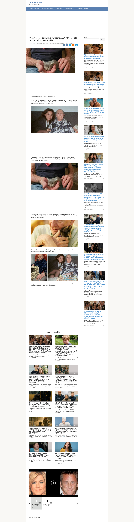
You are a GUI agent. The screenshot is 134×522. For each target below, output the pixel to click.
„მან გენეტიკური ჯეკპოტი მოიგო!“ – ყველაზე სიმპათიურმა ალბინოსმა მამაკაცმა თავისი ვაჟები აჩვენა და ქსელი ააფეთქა (66, 431)
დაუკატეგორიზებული (48, 8)
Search (85, 37)
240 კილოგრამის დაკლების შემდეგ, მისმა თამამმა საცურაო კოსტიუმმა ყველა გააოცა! (39, 455)
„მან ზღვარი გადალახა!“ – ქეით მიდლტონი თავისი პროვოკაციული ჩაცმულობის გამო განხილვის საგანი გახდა (66, 456)
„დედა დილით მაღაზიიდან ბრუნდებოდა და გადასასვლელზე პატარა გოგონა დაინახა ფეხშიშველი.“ (40, 431)
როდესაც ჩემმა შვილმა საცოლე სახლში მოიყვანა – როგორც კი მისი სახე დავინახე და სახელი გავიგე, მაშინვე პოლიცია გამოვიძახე (39, 379)
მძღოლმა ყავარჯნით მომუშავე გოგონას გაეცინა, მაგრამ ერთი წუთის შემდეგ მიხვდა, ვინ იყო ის (39, 404)
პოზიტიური (59, 8)
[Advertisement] (67, 23)
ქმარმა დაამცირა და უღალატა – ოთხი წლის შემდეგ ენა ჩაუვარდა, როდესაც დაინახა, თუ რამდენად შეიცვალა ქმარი (94, 84)
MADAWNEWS (35, 2)
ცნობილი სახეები (69, 8)
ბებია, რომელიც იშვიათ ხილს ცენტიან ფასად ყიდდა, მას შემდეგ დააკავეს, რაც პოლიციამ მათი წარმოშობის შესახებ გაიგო (66, 405)
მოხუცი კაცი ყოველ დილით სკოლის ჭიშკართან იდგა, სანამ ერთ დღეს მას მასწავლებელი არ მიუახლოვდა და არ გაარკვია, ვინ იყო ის (66, 379)
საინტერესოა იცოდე (82, 8)
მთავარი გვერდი (34, 8)
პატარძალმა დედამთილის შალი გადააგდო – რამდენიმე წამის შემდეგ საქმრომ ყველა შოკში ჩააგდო (94, 56)
